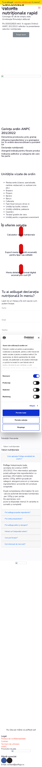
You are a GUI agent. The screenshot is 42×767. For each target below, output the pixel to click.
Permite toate (21, 413)
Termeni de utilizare (10, 744)
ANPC (4, 746)
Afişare (32, 406)
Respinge (21, 427)
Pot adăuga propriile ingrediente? (18, 512)
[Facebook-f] (4, 760)
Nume (4, 308)
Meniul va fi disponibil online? (16, 531)
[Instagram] (9, 760)
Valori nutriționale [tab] (11, 446)
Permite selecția (21, 420)
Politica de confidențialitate (13, 738)
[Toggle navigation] (39, 7)
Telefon (5, 330)
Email (4, 320)
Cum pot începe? (11, 538)
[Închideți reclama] (38, 338)
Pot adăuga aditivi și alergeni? (16, 525)
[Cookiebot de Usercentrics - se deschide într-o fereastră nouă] (25, 337)
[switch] (36, 383)
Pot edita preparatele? (14, 519)
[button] (21, 34)
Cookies (4, 741)
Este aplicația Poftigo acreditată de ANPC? (21, 457)
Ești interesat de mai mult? (15, 544)
